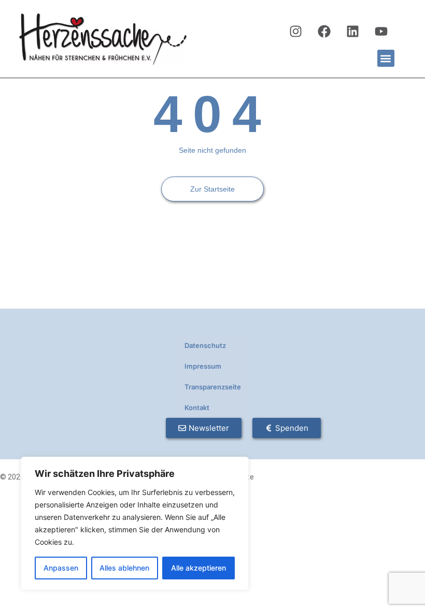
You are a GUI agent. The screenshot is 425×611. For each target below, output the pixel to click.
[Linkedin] (353, 31)
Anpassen (61, 567)
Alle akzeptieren (198, 567)
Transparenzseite (213, 387)
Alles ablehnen (124, 567)
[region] (135, 523)
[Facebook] (324, 31)
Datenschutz (205, 345)
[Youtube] (381, 31)
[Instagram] (296, 31)
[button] (385, 58)
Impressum (203, 366)
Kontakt (197, 407)
